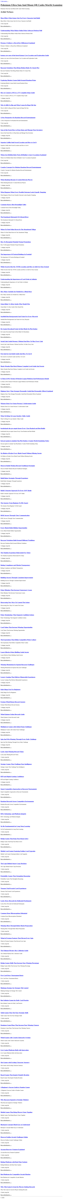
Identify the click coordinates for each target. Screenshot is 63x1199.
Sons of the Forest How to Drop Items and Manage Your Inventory (22, 130)
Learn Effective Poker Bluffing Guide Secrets (15, 652)
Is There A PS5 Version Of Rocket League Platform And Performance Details (25, 378)
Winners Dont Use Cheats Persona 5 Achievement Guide (18, 403)
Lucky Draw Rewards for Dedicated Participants (16, 901)
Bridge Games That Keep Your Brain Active (14, 838)
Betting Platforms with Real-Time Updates (14, 1162)
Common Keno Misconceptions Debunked (14, 913)
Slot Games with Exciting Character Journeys (15, 1062)
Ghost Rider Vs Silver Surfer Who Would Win (15, 304)
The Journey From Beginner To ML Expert (14, 503)
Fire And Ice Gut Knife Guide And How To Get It (16, 354)
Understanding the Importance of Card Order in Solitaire (19, 279)
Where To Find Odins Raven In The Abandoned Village (18, 229)
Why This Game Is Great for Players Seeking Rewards (18, 1187)
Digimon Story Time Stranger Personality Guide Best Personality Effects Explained (27, 391)
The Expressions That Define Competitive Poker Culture (18, 640)
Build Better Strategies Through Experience (14, 478)
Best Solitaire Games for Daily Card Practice (15, 1000)
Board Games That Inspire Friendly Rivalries (15, 1075)
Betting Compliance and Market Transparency (15, 565)
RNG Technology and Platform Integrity (13, 814)
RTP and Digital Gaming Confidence (12, 776)
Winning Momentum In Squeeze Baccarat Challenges (17, 664)
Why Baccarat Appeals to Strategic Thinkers (15, 1100)
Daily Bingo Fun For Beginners (10, 689)
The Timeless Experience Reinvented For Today (16, 553)
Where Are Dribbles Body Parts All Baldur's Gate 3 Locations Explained (23, 155)
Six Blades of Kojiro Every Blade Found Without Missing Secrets (21, 453)
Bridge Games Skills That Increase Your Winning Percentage (20, 963)
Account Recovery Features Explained (13, 1149)
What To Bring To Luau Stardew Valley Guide (15, 416)
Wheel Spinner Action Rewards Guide (13, 714)
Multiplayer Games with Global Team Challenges (16, 727)
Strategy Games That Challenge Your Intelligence (16, 764)
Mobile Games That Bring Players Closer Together (16, 1112)
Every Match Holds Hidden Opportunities (14, 528)
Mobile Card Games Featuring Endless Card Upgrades (18, 851)
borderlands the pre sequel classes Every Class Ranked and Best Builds (23, 428)
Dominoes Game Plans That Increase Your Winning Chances (20, 1025)
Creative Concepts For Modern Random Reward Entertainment (21, 167)
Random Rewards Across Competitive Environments (17, 801)
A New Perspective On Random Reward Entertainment (18, 117)
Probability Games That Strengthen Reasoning (15, 876)
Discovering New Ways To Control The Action (15, 602)
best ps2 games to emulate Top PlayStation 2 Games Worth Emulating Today (25, 441)
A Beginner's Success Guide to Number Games (15, 1087)
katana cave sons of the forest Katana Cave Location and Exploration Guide (25, 55)
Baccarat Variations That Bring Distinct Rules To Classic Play (20, 68)
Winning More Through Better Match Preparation (17, 926)
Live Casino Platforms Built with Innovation (15, 1050)
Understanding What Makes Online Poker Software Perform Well (21, 30)
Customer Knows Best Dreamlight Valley (13, 204)
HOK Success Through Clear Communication (15, 515)
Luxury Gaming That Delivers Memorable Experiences (18, 677)
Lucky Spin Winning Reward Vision (12, 751)
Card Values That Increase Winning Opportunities (16, 627)
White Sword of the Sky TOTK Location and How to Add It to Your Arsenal (25, 267)
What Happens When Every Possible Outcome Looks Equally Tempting (23, 192)
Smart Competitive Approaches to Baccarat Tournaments (19, 789)
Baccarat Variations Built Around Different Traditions (18, 540)
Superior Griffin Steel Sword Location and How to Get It (18, 142)
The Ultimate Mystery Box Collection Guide (14, 950)
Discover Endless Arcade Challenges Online (14, 1137)
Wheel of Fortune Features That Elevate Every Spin (17, 938)
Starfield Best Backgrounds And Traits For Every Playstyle (19, 316)
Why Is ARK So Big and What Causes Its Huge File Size (18, 105)
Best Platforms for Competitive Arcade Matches (15, 1174)
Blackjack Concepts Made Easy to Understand (15, 1124)
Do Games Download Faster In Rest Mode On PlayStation (19, 329)
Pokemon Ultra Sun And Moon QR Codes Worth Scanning (31, 5)
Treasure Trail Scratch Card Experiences (13, 888)
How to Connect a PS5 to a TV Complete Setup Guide (18, 92)
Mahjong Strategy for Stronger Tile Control (14, 988)
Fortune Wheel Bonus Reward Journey (13, 702)
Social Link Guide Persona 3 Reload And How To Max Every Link (22, 341)
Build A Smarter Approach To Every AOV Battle (16, 490)
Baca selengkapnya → (6, 26)
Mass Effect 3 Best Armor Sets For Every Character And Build (20, 18)
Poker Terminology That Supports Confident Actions (17, 615)
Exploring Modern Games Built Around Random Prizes (18, 80)
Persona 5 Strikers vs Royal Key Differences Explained (18, 43)
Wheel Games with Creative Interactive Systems (16, 1037)
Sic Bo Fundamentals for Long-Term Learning (15, 826)
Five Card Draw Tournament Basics (12, 975)
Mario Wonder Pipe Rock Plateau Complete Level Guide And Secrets (22, 366)
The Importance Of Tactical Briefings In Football (16, 254)
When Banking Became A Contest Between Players (16, 180)
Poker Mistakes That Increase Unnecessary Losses (16, 590)
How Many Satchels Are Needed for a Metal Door (16, 291)
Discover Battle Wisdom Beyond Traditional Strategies (18, 465)
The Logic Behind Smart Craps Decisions (14, 863)
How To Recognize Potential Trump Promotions (16, 242)
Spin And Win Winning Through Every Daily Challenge (18, 739)
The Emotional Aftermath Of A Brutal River (15, 217)
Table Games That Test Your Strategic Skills (14, 1013)
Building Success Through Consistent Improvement (17, 577)
